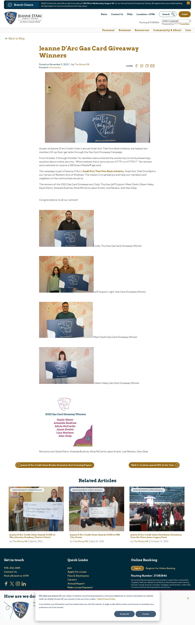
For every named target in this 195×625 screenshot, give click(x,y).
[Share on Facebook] (136, 66)
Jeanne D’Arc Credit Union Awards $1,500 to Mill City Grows (95, 536)
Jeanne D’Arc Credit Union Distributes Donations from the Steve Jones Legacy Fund (156, 536)
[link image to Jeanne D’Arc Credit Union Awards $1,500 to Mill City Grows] (96, 509)
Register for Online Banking (160, 568)
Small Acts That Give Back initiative (103, 171)
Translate (184, 24)
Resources (142, 30)
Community (55, 67)
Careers (72, 579)
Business (125, 30)
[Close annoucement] (188, 599)
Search (166, 14)
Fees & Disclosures (78, 575)
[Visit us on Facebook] (6, 585)
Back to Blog (16, 38)
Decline (145, 614)
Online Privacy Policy (106, 599)
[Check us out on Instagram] (18, 585)
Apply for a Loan (77, 571)
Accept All (124, 614)
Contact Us (117, 14)
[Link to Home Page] (23, 18)
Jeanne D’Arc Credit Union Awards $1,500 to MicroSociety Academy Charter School (32, 536)
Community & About (167, 30)
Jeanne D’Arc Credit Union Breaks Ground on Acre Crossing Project (56, 465)
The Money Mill (82, 64)
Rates (104, 14)
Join (188, 30)
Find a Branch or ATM (16, 575)
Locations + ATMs (146, 14)
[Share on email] (152, 66)
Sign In (137, 568)
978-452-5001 (12, 567)
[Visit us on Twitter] (12, 585)
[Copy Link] (147, 66)
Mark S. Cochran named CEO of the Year (152, 465)
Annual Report (76, 583)
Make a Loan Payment (80, 587)
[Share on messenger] (141, 66)
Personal (108, 30)
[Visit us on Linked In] (24, 585)
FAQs (130, 14)
